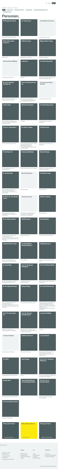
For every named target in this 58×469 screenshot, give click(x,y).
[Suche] (47, 3)
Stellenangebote (36, 455)
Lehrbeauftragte (29, 9)
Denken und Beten (37, 458)
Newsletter (35, 456)
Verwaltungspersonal (7, 11)
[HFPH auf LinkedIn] (7, 466)
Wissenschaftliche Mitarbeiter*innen (40, 9)
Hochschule (9, 7)
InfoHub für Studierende (25, 456)
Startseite (4, 7)
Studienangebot (24, 453)
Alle (4, 9)
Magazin (22, 458)
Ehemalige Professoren (19, 9)
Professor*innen (10, 9)
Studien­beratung (24, 455)
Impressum (47, 453)
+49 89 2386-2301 (6, 456)
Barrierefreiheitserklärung (50, 455)
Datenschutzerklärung (49, 456)
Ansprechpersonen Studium (8, 459)
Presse (34, 453)
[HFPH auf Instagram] (3, 466)
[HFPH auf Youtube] (5, 466)
